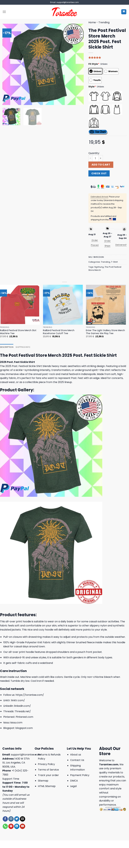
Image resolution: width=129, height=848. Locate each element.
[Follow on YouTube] (22, 826)
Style (92, 86)
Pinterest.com (24, 717)
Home (92, 22)
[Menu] (4, 12)
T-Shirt (114, 262)
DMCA (74, 780)
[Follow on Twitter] (16, 819)
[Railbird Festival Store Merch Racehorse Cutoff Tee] (63, 305)
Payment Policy (79, 775)
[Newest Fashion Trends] (64, 11)
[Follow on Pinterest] (11, 826)
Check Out (99, 173)
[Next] (78, 64)
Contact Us (77, 760)
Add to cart (101, 164)
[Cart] (123, 11)
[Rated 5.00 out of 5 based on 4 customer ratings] (107, 57)
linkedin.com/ (22, 706)
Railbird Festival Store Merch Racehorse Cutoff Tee (58, 332)
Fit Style (93, 64)
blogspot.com (24, 728)
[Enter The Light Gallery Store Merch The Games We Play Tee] (106, 305)
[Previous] (8, 64)
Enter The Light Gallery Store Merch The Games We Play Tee (105, 332)
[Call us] (5, 826)
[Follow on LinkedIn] (16, 826)
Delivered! (121, 244)
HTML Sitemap (47, 786)
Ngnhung (99, 267)
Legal (73, 786)
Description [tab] (6, 347)
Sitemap (43, 780)
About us (75, 754)
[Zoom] (6, 101)
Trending (103, 22)
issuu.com (16, 722)
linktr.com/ (18, 700)
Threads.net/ (23, 711)
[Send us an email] (22, 819)
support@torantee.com (26, 754)
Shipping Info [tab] (23, 347)
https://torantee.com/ (30, 695)
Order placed (94, 243)
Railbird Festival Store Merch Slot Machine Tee (18, 332)
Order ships (107, 243)
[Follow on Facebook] (5, 819)
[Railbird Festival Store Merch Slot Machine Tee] (20, 305)
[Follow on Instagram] (11, 819)
